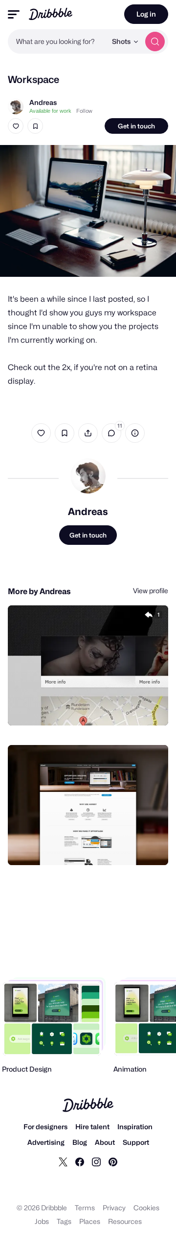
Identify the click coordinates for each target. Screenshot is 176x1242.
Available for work (50, 111)
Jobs (42, 1221)
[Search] (155, 41)
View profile (150, 590)
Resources (125, 1221)
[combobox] (57, 41)
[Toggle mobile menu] (13, 14)
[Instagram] (96, 1161)
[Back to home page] (50, 14)
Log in (146, 14)
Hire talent (92, 1126)
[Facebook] (79, 1161)
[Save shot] (35, 126)
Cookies (146, 1207)
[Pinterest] (113, 1161)
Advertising (46, 1142)
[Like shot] (15, 126)
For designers (45, 1126)
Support (136, 1142)
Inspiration (135, 1126)
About (105, 1142)
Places (89, 1221)
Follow (84, 110)
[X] (63, 1161)
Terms (85, 1207)
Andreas (43, 102)
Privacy (114, 1207)
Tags (64, 1221)
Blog (79, 1142)
